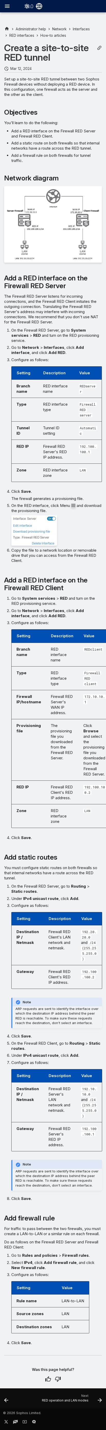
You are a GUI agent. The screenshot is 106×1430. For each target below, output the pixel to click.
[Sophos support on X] (6, 1423)
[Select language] (39, 6)
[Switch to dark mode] (27, 6)
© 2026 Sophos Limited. (22, 1413)
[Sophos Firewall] (7, 29)
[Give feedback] (34, 1423)
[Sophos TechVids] (25, 1423)
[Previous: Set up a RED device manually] (6, 1399)
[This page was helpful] (48, 1379)
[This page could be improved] (58, 1379)
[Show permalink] (99, 48)
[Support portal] (15, 1423)
